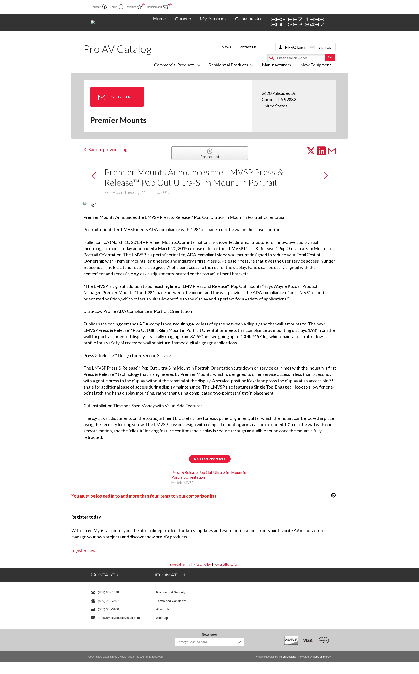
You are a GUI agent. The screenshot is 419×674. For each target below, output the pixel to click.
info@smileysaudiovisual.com (119, 618)
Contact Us (248, 19)
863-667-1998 (297, 19)
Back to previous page (108, 149)
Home (159, 19)
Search (183, 19)
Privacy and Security (170, 592)
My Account (213, 19)
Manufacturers (276, 64)
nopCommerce (322, 656)
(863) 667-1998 (108, 592)
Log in (113, 6)
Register (96, 6)
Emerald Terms (180, 564)
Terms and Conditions (171, 601)
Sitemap (162, 618)
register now (83, 550)
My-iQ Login (295, 47)
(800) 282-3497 (108, 601)
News (226, 46)
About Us (162, 609)
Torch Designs (287, 656)
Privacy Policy (202, 564)
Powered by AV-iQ (225, 564)
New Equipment (315, 64)
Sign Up (325, 47)
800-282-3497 (297, 24)
